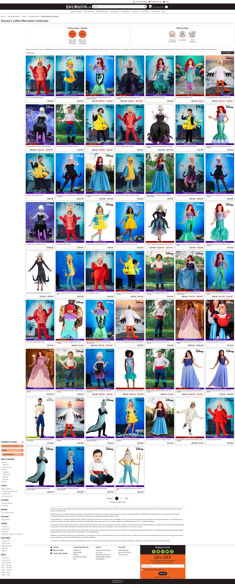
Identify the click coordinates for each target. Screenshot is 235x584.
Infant (4, 472)
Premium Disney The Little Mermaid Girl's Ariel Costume (219, 147)
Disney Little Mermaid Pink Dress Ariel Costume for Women (190, 342)
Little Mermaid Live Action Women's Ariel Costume (130, 390)
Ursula (4, 505)
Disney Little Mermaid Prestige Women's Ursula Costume (129, 98)
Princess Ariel (6, 503)
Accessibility (100, 559)
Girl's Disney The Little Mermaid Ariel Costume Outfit (219, 293)
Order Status (77, 552)
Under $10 (5, 560)
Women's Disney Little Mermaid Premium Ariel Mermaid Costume (99, 98)
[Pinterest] (158, 551)
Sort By (226, 52)
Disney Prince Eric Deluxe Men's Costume (67, 146)
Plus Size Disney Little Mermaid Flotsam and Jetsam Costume (38, 489)
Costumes (5, 494)
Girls (4, 479)
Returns (76, 554)
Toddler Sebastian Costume (64, 244)
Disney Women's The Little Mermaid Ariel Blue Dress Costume (159, 196)
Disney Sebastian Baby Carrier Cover (216, 342)
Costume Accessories (8, 491)
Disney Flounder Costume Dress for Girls (127, 244)
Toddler (5, 474)
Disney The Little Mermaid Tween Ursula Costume (189, 195)
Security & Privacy (124, 552)
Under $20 (5, 563)
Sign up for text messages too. (154, 570)
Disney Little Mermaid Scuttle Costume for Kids (219, 97)
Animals (4, 527)
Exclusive (4, 543)
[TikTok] (172, 551)
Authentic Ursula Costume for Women (36, 244)
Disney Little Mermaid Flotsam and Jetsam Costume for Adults (98, 440)
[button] (156, 6)
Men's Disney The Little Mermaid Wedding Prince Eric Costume (39, 440)
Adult (3, 462)
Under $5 (5, 558)
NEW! (3, 548)
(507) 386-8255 (141, 2)
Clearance (5, 541)
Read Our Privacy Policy (163, 577)
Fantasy (4, 529)
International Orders (80, 557)
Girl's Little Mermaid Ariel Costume (156, 97)
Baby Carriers (6, 489)
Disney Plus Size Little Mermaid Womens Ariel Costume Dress (188, 293)
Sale (3, 551)
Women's (5, 467)
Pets (3, 482)
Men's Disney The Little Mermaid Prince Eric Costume (158, 342)
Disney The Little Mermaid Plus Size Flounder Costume (128, 293)
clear (22, 442)
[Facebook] (154, 551)
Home (56, 547)
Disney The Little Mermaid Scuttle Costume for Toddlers (69, 440)
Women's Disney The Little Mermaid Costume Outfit (188, 245)
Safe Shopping (123, 550)
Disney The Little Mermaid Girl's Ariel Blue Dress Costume (99, 196)
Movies (4, 531)
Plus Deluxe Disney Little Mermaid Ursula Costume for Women (70, 196)
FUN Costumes (6, 513)
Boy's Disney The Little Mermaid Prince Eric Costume (158, 293)
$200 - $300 (6, 572)
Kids (3, 470)
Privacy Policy (123, 554)
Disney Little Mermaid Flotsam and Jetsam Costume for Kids (68, 489)
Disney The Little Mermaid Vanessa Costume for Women (219, 391)
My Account (58, 550)
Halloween (5, 520)
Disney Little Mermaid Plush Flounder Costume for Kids (70, 293)
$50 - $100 (5, 567)
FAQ (74, 559)
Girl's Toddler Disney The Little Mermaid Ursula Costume (99, 391)
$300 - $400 (6, 575)
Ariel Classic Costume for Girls (184, 97)
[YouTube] (167, 551)
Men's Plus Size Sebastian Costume (36, 342)
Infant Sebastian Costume (93, 293)
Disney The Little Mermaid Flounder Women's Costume (128, 440)
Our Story (99, 552)
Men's (4, 465)
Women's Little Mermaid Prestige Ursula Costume (159, 244)
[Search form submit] (145, 6)
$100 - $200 (6, 570)
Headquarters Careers (103, 557)
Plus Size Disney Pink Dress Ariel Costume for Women (38, 391)
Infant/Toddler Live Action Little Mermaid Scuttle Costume (189, 440)
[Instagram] (163, 551)
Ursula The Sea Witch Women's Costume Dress (39, 293)
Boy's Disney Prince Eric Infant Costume (97, 488)
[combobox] (117, 6)
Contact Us (155, 2)
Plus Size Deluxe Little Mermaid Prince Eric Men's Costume (159, 391)
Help (167, 2)
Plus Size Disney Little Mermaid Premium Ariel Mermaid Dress (98, 342)
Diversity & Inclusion (103, 554)
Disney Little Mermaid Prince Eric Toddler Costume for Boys (70, 391)
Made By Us (5, 546)
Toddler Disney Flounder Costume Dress (97, 244)
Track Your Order (60, 553)
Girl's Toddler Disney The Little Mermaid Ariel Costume (218, 245)
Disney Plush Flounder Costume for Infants (68, 97)
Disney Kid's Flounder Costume (95, 146)
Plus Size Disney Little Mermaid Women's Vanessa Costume (190, 391)
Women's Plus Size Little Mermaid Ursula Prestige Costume (159, 147)
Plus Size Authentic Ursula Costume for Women (39, 146)
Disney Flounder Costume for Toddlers (186, 146)
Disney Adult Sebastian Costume (125, 146)
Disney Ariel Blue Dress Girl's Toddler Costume (159, 439)
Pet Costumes (6, 496)
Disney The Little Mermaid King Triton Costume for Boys (129, 489)
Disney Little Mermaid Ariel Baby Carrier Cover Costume (69, 342)
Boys (4, 477)
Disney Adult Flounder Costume (35, 195)
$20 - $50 (5, 565)
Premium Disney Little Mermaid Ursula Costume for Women (220, 196)
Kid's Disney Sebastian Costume (35, 97)
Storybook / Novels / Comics (11, 534)
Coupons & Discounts (103, 550)
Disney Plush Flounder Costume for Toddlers (128, 195)
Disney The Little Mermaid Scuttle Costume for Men (130, 342)
